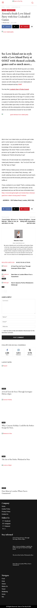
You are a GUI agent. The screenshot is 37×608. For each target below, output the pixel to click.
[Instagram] (3, 523)
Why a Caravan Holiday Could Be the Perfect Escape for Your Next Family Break (22, 548)
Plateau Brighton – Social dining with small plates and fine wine (27, 221)
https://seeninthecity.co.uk (18, 243)
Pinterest (7, 526)
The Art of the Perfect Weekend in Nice (16, 459)
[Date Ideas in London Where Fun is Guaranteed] (6, 276)
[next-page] (5, 291)
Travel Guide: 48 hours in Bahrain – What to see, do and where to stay (10, 221)
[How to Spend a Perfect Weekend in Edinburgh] (6, 285)
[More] (32, 26)
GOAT (20, 84)
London (8, 7)
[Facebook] (3, 521)
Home (3, 7)
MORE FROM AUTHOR (23, 262)
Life (3, 286)
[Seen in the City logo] (18, 2)
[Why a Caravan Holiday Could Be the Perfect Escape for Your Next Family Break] (18, 411)
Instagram (7, 523)
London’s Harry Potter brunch (19, 89)
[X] (3, 529)
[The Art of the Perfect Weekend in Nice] (18, 445)
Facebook (7, 521)
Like (7, 349)
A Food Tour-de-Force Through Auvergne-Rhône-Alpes (17, 392)
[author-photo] (18, 238)
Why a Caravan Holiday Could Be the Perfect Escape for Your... (18, 426)
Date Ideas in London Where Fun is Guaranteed (14, 492)
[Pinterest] (3, 526)
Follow (19, 349)
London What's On (15, 7)
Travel (3, 422)
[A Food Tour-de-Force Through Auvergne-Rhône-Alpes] (6, 268)
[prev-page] (3, 291)
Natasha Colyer (6, 22)
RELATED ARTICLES (8, 262)
